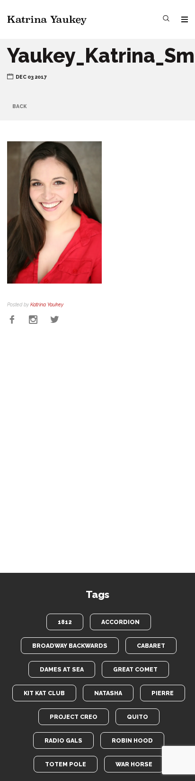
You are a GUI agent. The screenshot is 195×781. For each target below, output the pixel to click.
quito (137, 716)
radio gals (63, 740)
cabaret (151, 645)
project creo (74, 716)
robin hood (132, 740)
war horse (133, 764)
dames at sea (62, 669)
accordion (120, 621)
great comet (135, 669)
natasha (108, 693)
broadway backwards (69, 645)
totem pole (65, 764)
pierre (162, 693)
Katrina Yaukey (46, 304)
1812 (65, 621)
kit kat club (44, 693)
